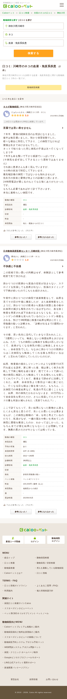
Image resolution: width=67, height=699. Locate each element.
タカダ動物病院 (11, 107)
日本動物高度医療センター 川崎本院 (21, 251)
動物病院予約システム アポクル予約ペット (24, 642)
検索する (33, 53)
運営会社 (15, 679)
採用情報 (33, 679)
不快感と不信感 (12, 266)
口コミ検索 (24, 13)
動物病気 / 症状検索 (46, 563)
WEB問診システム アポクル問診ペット (22, 647)
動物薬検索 (9, 568)
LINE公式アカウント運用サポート (20, 662)
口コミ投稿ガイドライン (15, 585)
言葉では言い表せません (17, 127)
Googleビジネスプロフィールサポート (22, 657)
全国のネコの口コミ (43, 13)
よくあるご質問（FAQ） (48, 585)
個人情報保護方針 (45, 591)
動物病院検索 (33, 87)
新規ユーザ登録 (13, 541)
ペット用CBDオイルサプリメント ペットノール (26, 613)
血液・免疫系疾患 (30, 209)
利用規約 (8, 591)
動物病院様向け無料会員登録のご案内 (22, 632)
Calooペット (8, 13)
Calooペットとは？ (13, 573)
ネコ (25, 200)
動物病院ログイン (56, 539)
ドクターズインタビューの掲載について (23, 637)
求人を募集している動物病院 (50, 568)
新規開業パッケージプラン (16, 667)
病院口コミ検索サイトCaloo (17, 603)
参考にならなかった (46, 237)
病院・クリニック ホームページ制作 (21, 652)
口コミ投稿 (42, 573)
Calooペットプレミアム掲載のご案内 (21, 627)
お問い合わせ (52, 679)
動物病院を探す (10, 20)
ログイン (35, 541)
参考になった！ (21, 237)
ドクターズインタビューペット (18, 608)
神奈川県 (61, 13)
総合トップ (9, 558)
